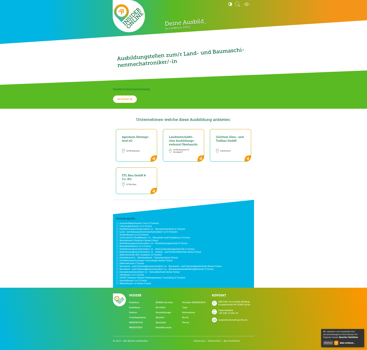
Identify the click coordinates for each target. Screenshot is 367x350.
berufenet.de (124, 99)
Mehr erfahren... (347, 343)
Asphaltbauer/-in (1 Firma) (133, 280)
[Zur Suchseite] (237, 4)
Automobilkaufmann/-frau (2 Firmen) (139, 223)
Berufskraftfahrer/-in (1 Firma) (135, 246)
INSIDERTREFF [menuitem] (136, 327)
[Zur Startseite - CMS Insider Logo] (129, 16)
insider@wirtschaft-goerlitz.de (232, 320)
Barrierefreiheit (232, 341)
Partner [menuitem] (185, 322)
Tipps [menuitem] (184, 307)
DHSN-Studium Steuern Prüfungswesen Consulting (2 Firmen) (152, 277)
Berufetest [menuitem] (161, 307)
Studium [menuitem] (133, 312)
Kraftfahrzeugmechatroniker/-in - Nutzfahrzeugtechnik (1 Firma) (153, 243)
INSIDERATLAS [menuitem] (136, 322)
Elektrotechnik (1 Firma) (131, 263)
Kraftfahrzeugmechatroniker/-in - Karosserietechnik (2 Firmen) (152, 229)
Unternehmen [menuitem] (188, 312)
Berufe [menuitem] (185, 317)
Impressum (199, 341)
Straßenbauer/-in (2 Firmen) (134, 234)
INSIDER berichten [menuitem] (164, 302)
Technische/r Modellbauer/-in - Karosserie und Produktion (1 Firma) (154, 237)
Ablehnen (328, 343)
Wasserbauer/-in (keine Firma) (135, 283)
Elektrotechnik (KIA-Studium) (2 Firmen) (140, 254)
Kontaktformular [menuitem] (164, 327)
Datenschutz (214, 341)
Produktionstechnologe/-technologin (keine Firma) (145, 260)
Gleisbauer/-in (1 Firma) (131, 275)
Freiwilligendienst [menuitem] (137, 317)
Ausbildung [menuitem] (134, 307)
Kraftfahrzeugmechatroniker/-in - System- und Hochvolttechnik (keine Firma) (160, 252)
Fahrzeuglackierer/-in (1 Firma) (135, 226)
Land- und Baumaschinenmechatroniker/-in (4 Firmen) (148, 232)
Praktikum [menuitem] (134, 302)
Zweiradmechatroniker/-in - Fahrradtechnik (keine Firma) (149, 272)
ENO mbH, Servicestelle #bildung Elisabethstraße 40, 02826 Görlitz (234, 303)
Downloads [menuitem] (161, 322)
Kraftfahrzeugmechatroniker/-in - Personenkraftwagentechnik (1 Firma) (156, 249)
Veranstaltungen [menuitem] (163, 312)
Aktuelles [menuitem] (160, 317)
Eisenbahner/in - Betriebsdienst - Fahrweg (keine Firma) (148, 257)
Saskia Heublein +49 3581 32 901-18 (228, 311)
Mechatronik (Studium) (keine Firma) (138, 240)
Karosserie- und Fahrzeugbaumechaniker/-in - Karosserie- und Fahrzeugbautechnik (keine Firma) (170, 266)
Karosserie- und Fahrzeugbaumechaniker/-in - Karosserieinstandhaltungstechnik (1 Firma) (166, 269)
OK (336, 343)
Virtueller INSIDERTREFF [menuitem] (194, 302)
